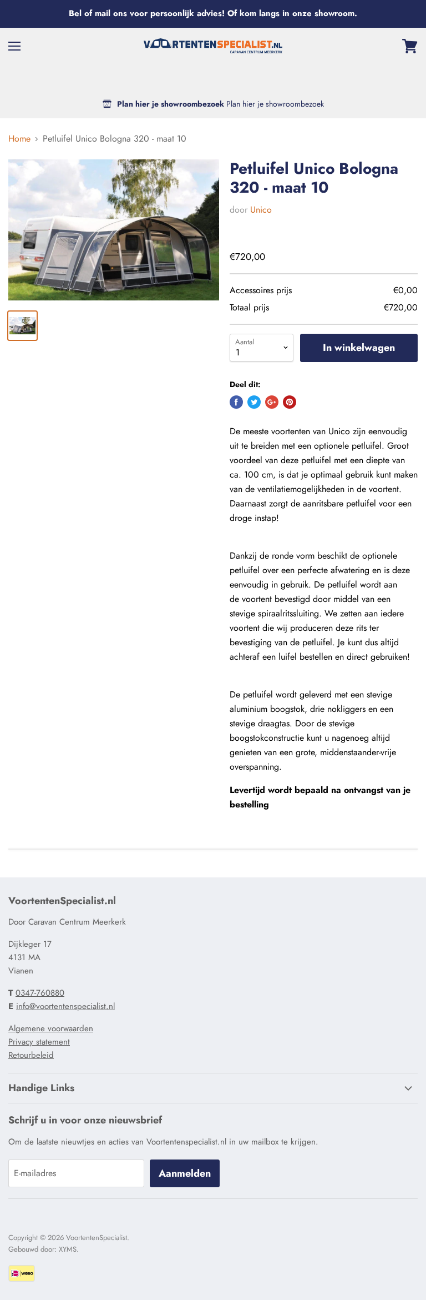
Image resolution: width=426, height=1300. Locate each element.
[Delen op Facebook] (236, 402)
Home (19, 139)
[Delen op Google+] (271, 402)
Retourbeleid (31, 1055)
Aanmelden (185, 1173)
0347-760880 (40, 993)
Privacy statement (39, 1042)
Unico (261, 209)
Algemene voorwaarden (50, 1028)
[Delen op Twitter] (254, 402)
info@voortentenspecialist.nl (65, 1006)
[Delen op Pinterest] (289, 402)
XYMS (68, 1249)
